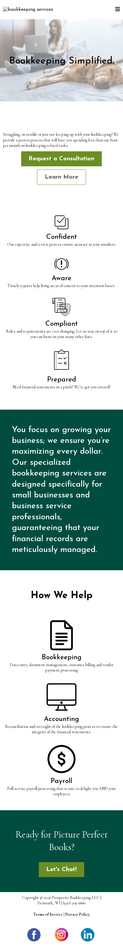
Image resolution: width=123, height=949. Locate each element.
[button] (117, 9)
